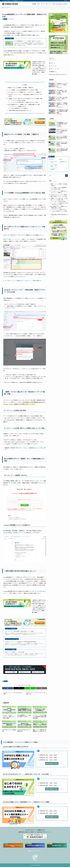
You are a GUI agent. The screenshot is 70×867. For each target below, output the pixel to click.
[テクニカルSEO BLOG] (10, 4)
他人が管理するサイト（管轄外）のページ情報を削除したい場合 (24, 104)
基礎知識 (53, 71)
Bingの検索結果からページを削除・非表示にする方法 (27, 41)
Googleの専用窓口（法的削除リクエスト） (13, 532)
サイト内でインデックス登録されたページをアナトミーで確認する (24, 92)
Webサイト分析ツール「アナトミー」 (12, 239)
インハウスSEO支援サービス (54, 165)
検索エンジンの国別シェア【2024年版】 (15, 652)
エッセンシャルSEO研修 (54, 168)
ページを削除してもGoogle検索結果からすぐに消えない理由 (23, 90)
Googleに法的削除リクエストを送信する (19, 108)
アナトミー (38, 226)
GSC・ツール (54, 68)
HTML (52, 63)
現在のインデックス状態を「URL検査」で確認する (20, 87)
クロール (5, 19)
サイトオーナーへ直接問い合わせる (18, 106)
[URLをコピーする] (41, 688)
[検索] (67, 1)
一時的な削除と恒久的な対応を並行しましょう (19, 110)
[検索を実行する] (66, 175)
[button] (7, 688)
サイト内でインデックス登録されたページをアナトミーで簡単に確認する (23, 280)
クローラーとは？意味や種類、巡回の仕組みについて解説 (19, 631)
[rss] (65, 1)
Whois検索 (13, 483)
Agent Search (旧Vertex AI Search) (58, 74)
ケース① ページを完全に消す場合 (18, 100)
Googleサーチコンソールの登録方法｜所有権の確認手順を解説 (20, 641)
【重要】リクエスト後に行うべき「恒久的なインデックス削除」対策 (25, 98)
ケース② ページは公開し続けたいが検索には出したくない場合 (24, 102)
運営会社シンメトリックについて (35, 851)
